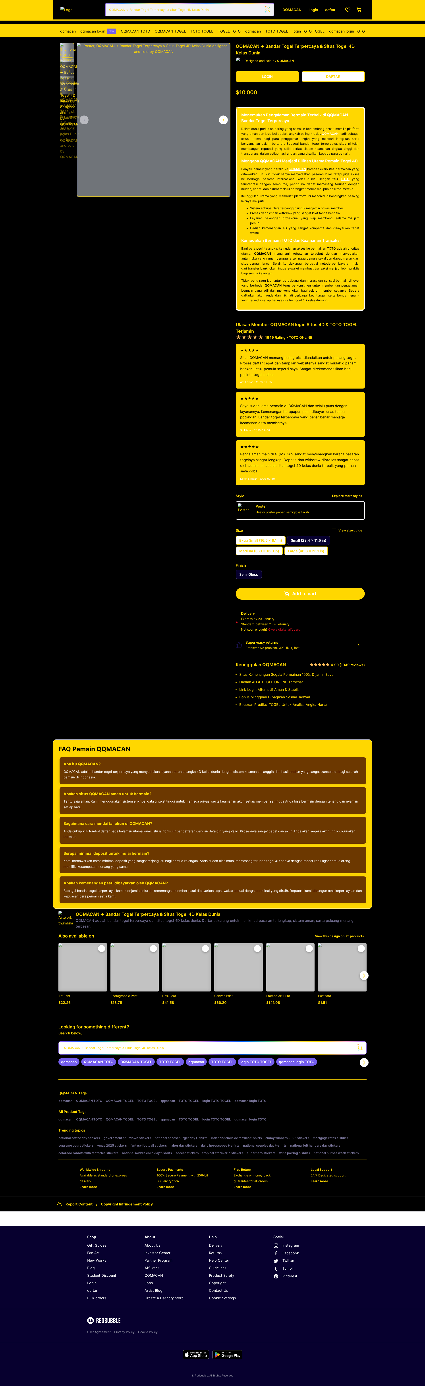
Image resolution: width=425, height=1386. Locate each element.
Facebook (290, 1253)
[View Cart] (359, 9)
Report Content (79, 1204)
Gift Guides (96, 1245)
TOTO (345, 179)
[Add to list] (101, 948)
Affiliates (152, 1268)
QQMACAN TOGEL (170, 31)
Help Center (219, 1260)
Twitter (288, 1260)
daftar (92, 1290)
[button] (67, 50)
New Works (96, 1260)
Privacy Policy (124, 1332)
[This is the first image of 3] (84, 120)
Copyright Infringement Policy (127, 1204)
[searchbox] (212, 1048)
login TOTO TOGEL (309, 31)
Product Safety (221, 1275)
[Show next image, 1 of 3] (223, 120)
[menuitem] (68, 31)
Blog (91, 1268)
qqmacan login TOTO (347, 31)
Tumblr (288, 1268)
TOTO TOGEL (202, 31)
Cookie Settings (222, 1298)
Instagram (290, 1245)
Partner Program (158, 1260)
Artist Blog (153, 1290)
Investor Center (157, 1253)
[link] (68, 1062)
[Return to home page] (80, 10)
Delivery (216, 1245)
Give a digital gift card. (284, 629)
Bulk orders (96, 1298)
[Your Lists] (347, 9)
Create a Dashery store (164, 1298)
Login (92, 1283)
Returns (215, 1253)
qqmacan (68, 31)
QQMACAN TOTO (135, 31)
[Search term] (267, 9)
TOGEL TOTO (229, 31)
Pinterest (289, 1276)
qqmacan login (97, 31)
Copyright (217, 1283)
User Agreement (99, 1332)
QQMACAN (330, 133)
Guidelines (217, 1268)
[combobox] (190, 10)
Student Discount (101, 1275)
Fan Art (93, 1253)
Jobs (149, 1283)
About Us (152, 1245)
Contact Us (218, 1290)
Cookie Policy (148, 1332)
